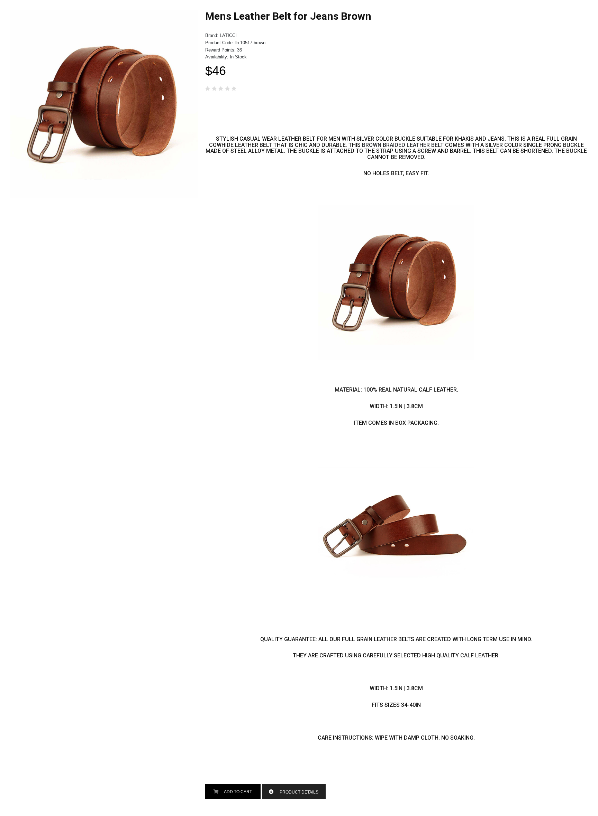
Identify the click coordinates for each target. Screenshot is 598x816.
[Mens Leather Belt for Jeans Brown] (104, 13)
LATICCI (228, 35)
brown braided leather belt (403, 145)
